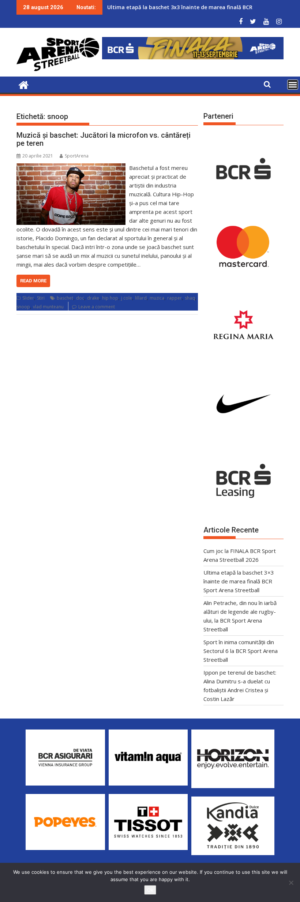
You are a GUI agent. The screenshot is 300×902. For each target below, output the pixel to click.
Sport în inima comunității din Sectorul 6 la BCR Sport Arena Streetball (240, 650)
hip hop (110, 298)
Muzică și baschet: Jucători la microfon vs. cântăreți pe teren (103, 139)
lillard (141, 298)
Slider (28, 298)
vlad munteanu (48, 307)
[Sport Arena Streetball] (23, 84)
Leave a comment (96, 307)
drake (93, 298)
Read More (33, 280)
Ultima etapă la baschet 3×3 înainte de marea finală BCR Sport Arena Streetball (238, 581)
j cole (126, 298)
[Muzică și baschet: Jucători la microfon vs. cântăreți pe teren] (70, 167)
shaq (190, 298)
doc (80, 298)
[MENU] (292, 84)
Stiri (41, 298)
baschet (65, 298)
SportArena (77, 156)
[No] (291, 882)
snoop (23, 307)
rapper (174, 298)
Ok (150, 890)
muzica (157, 298)
